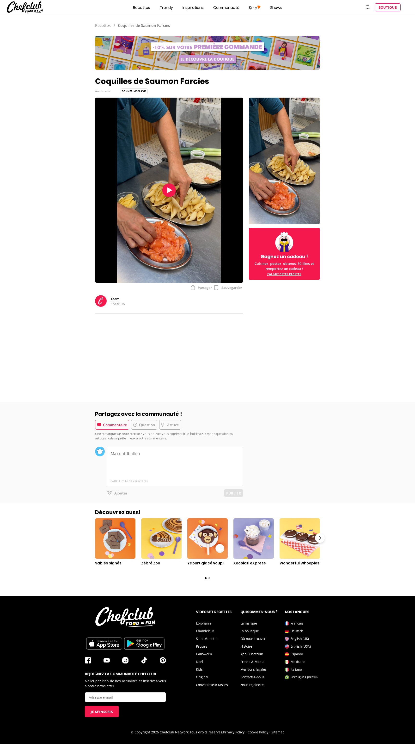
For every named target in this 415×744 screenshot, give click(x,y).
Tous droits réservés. (206, 732)
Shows (276, 7)
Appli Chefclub (251, 654)
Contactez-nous (252, 677)
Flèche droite (320, 538)
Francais (297, 623)
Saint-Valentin (207, 638)
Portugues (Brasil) (304, 677)
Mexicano (298, 661)
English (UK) (300, 638)
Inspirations (193, 7)
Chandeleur (205, 631)
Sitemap (278, 732)
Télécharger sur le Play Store (144, 644)
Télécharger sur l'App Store (104, 644)
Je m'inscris (102, 711)
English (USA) (301, 646)
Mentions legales (253, 669)
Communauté (226, 7)
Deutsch (297, 631)
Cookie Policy (258, 732)
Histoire (246, 646)
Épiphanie (204, 623)
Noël (199, 661)
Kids (199, 669)
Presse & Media (252, 661)
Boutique (387, 7)
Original (202, 677)
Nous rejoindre (252, 684)
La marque (248, 623)
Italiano (296, 669)
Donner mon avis (134, 91)
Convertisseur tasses (212, 684)
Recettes (141, 7)
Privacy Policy (233, 732)
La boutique (249, 631)
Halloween (204, 654)
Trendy (166, 7)
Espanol (297, 654)
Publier (233, 493)
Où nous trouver (253, 638)
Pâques (201, 646)
